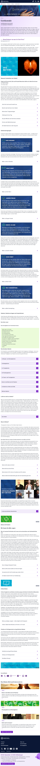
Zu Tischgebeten (5, 368)
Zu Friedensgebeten (6, 372)
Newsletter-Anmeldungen (8, 763)
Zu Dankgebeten (5, 363)
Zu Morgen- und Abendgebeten (8, 358)
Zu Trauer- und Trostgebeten (8, 377)
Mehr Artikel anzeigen (7, 732)
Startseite (4, 4)
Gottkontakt (17, 4)
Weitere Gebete (5, 391)
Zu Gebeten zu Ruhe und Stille (8, 386)
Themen (8, 4)
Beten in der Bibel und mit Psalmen (9, 382)
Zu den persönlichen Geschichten (9, 511)
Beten (13, 4)
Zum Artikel (4, 416)
